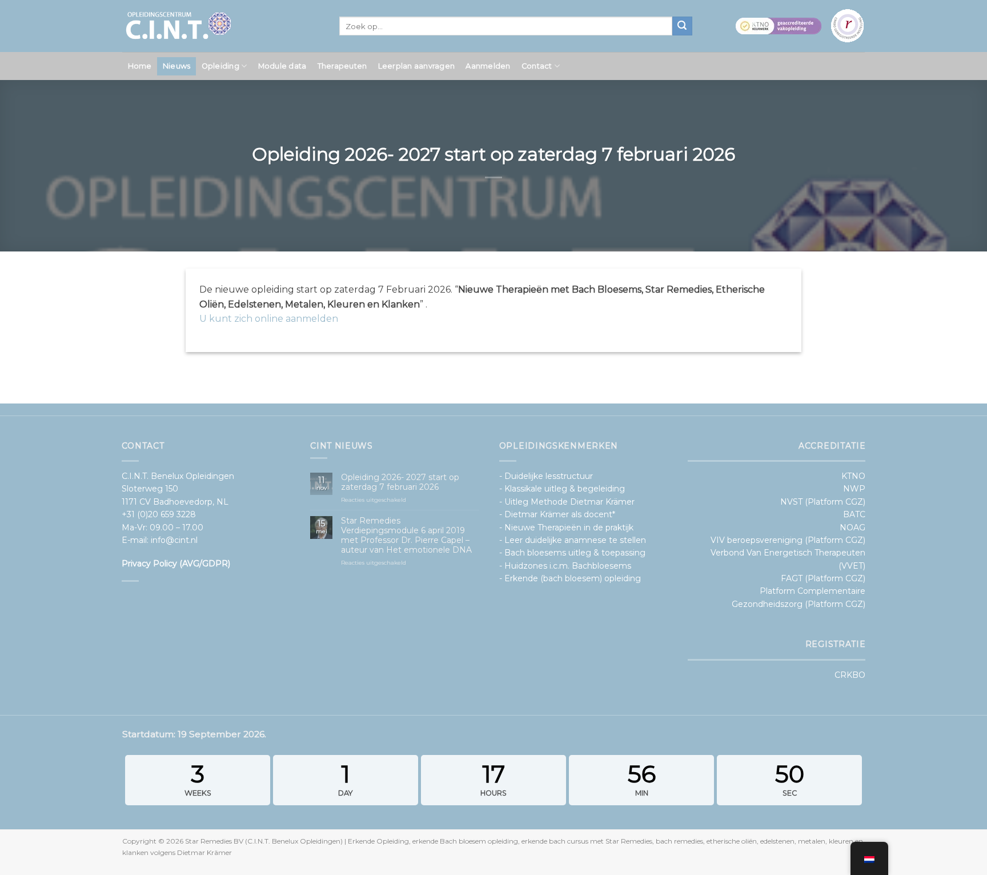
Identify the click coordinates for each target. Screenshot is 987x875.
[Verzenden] (682, 26)
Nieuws (177, 66)
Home (140, 66)
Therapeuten (342, 66)
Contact (536, 66)
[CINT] (222, 26)
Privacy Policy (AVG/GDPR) (176, 563)
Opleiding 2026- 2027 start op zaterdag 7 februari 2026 (400, 482)
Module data (282, 66)
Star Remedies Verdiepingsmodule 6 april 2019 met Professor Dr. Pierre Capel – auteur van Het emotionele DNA (406, 535)
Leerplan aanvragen (416, 66)
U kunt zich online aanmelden (268, 318)
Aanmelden (488, 66)
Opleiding (220, 66)
